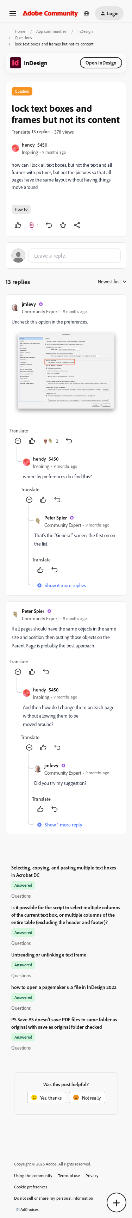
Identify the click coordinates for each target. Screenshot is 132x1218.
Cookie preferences (31, 1186)
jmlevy (29, 304)
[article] (66, 373)
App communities (51, 31)
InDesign (85, 31)
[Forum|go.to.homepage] (50, 13)
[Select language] (86, 13)
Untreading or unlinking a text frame (48, 955)
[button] (12, 16)
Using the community (33, 1175)
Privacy (92, 1175)
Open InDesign (101, 63)
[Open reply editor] (66, 255)
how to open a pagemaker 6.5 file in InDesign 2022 (64, 987)
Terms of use (69, 1175)
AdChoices (29, 1209)
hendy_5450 (34, 145)
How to (21, 209)
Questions (23, 37)
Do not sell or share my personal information (53, 1198)
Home (20, 31)
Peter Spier (55, 518)
